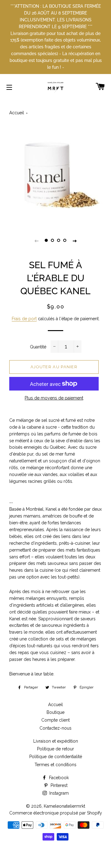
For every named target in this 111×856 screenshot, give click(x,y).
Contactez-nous (55, 728)
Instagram (58, 793)
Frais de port (24, 318)
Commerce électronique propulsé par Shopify (55, 812)
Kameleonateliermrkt (64, 806)
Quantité (38, 346)
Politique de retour (55, 748)
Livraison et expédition (55, 741)
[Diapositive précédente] (36, 240)
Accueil (16, 112)
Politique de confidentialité (55, 756)
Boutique (55, 712)
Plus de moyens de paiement (54, 397)
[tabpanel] (55, 170)
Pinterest (58, 785)
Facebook (58, 777)
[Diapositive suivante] (74, 240)
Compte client (55, 720)
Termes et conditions (55, 764)
